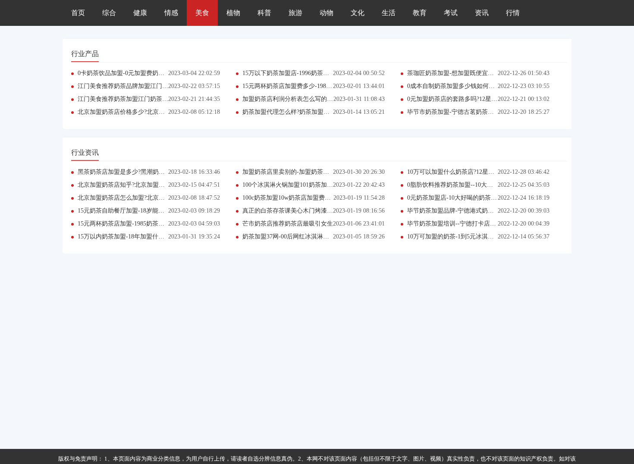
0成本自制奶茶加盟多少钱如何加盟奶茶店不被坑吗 (475, 86)
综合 (109, 12)
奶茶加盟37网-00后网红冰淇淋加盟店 (291, 236)
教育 (420, 12)
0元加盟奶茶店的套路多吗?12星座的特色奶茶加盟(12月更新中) (490, 99)
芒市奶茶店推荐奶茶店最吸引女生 (287, 223)
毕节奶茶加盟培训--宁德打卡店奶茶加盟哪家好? (471, 223)
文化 (357, 12)
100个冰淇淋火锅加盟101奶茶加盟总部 (293, 185)
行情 (513, 12)
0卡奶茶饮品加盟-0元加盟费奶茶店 (124, 73)
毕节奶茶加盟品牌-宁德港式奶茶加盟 (456, 210)
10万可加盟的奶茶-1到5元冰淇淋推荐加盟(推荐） (472, 236)
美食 (202, 12)
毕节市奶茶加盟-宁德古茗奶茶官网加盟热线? (467, 112)
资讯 (482, 12)
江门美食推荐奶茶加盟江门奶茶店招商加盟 (135, 99)
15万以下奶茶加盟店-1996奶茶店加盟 (291, 73)
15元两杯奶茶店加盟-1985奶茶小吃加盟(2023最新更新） (152, 223)
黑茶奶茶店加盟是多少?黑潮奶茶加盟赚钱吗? (138, 172)
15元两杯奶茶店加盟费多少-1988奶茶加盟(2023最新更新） (320, 86)
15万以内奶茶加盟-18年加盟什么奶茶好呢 (133, 236)
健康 (140, 12)
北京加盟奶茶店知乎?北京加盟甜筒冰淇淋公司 (139, 185)
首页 (78, 12)
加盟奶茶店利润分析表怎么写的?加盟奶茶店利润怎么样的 (319, 99)
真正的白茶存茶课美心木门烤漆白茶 (290, 210)
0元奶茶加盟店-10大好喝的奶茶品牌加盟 (461, 197)
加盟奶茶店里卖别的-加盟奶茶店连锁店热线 (300, 172)
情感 (171, 12)
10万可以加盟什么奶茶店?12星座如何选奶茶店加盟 (475, 172)
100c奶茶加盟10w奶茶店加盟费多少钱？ (295, 197)
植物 (233, 12)
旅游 (295, 12)
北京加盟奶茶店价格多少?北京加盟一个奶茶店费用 (145, 112)
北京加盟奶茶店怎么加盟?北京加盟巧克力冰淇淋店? (147, 197)
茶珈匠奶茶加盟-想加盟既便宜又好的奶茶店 (465, 73)
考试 (451, 12)
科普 (264, 12)
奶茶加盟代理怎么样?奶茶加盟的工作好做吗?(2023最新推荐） (324, 112)
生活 (388, 12)
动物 (326, 12)
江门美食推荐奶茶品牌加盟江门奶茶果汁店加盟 (141, 86)
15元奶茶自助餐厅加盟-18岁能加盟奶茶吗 (133, 210)
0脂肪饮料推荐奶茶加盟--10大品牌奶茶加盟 (465, 185)
